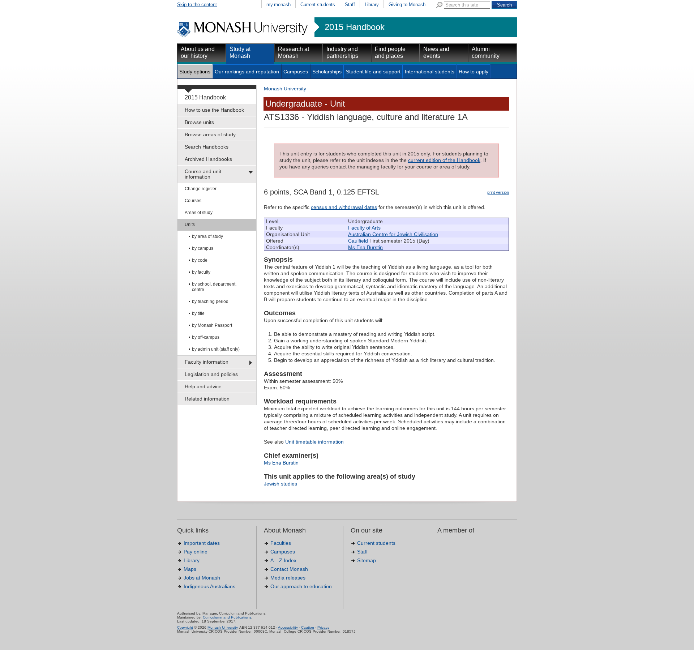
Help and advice (203, 386)
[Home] (243, 36)
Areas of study (199, 212)
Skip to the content (197, 4)
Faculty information (206, 362)
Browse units (199, 122)
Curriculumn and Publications (227, 617)
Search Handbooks (206, 147)
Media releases (287, 578)
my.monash (278, 4)
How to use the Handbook (214, 110)
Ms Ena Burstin (365, 247)
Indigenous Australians (209, 586)
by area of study (207, 236)
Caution (307, 627)
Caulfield (358, 241)
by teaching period (210, 301)
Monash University (285, 88)
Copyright (185, 627)
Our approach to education (301, 586)
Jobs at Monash (202, 578)
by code (199, 260)
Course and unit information (203, 174)
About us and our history (198, 52)
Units (190, 224)
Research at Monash (293, 52)
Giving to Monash (407, 4)
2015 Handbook (355, 27)
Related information (207, 399)
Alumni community (486, 52)
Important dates (202, 543)
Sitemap (366, 560)
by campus (202, 248)
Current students (317, 4)
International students (429, 71)
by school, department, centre (214, 287)
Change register (201, 188)
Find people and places (390, 52)
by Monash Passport (212, 325)
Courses (193, 200)
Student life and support (373, 71)
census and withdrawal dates (344, 207)
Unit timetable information (314, 442)
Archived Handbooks (208, 159)
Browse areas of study (210, 134)
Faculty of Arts (364, 228)
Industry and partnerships (342, 52)
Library (372, 4)
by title (198, 313)
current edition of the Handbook (444, 160)
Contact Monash (289, 569)
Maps (190, 569)
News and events (436, 52)
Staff (350, 4)
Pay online (195, 552)
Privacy (323, 627)
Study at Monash (240, 52)
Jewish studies (280, 484)
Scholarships (327, 71)
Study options (194, 71)
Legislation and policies (211, 374)
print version (498, 192)
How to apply (473, 71)
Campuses (295, 71)
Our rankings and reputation (247, 71)
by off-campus (205, 337)
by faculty (201, 272)
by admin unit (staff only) (216, 349)
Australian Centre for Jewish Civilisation (393, 234)
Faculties (280, 543)
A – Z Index (283, 560)
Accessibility (288, 627)
